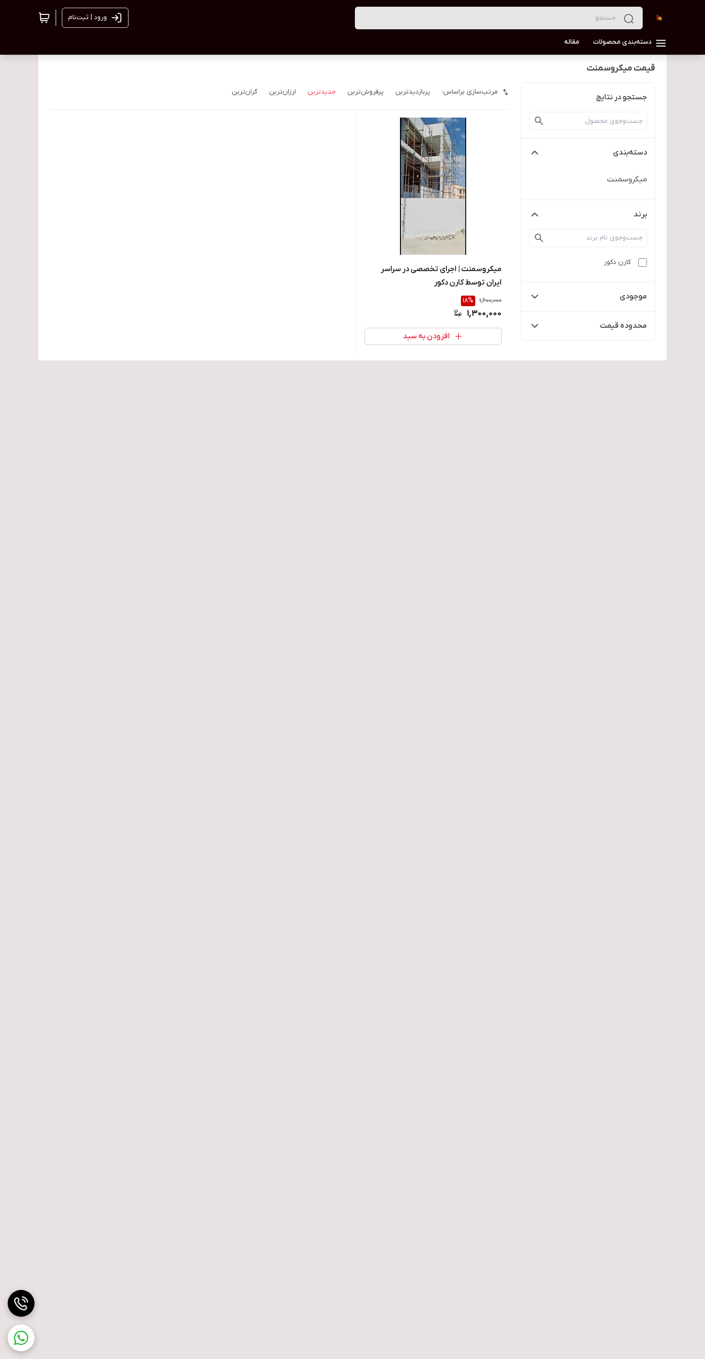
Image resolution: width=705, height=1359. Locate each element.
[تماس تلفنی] (21, 1303)
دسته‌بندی (630, 152)
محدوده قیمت (623, 326)
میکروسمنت (627, 179)
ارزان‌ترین (282, 91)
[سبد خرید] (44, 18)
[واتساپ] (21, 1337)
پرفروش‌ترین (365, 91)
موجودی (633, 296)
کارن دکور (617, 262)
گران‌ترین (245, 91)
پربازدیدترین (412, 91)
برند (640, 214)
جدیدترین (321, 91)
